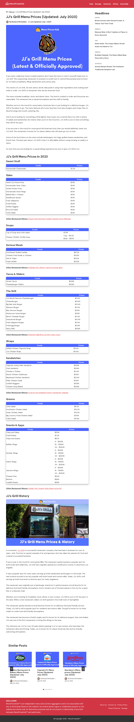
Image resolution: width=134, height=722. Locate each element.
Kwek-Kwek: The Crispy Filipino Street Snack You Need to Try (110, 45)
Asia (91, 4)
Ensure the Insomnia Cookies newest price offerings (49, 219)
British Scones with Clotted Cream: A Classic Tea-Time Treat (109, 22)
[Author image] (7, 22)
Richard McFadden (19, 22)
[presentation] (20, 659)
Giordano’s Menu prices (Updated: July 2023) (73, 672)
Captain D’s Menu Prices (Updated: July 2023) (45, 672)
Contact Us (112, 705)
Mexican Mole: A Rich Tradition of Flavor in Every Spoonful (111, 33)
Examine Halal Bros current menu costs (44, 334)
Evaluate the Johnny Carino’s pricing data (45, 267)
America (107, 4)
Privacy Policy (122, 705)
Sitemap (124, 708)
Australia (124, 4)
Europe (98, 4)
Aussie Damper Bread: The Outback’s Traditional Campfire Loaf (109, 68)
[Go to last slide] (11, 668)
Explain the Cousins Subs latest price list (45, 488)
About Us (103, 705)
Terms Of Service (114, 708)
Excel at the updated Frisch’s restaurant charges (48, 392)
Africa (115, 4)
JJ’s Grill (20, 550)
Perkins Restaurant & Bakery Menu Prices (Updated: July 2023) (20, 673)
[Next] (83, 668)
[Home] (7, 12)
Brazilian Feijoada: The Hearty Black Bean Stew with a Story (111, 56)
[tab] (43, 689)
